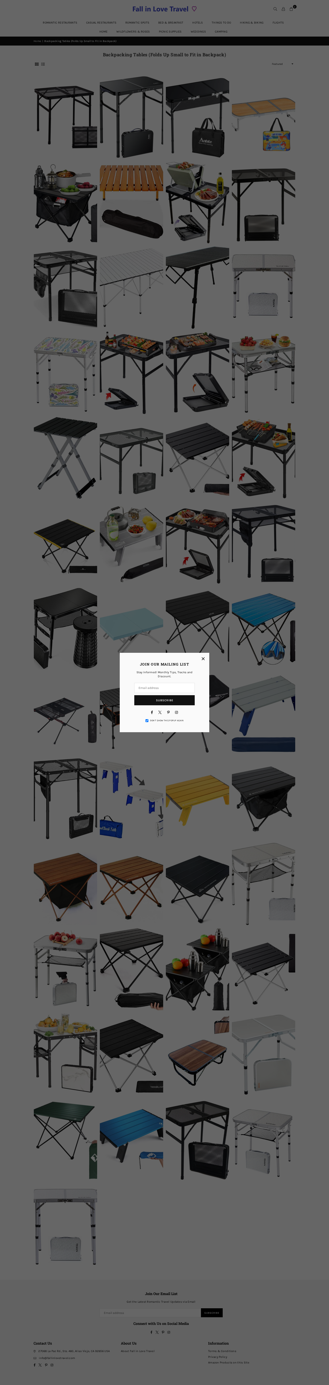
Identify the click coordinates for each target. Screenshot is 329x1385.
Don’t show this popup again (167, 720)
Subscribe (164, 700)
